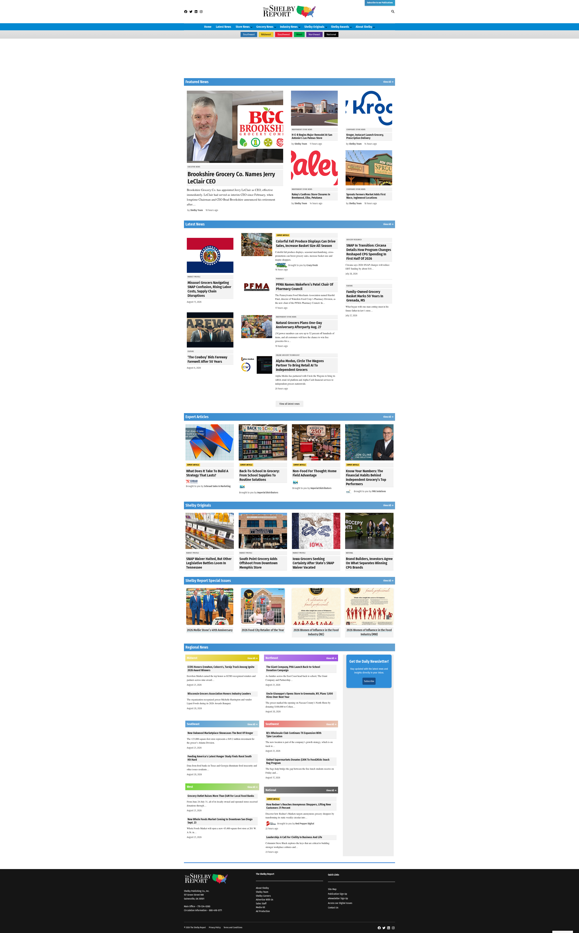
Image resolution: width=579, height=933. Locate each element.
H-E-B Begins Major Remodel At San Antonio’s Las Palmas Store (312, 136)
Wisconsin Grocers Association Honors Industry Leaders (219, 693)
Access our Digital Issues (340, 903)
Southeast (249, 34)
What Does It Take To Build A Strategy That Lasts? (207, 473)
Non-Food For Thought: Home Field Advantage (315, 473)
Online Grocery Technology (287, 355)
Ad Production (263, 911)
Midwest (266, 34)
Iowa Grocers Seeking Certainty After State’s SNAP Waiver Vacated (313, 563)
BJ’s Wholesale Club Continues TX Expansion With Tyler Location (293, 734)
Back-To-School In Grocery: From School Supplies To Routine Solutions (259, 475)
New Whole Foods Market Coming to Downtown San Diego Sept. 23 (220, 821)
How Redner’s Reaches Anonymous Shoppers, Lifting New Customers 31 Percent (298, 806)
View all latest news (289, 403)
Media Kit (260, 907)
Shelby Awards (340, 27)
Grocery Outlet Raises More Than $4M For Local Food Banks (221, 796)
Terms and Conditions (233, 927)
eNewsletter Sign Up (338, 898)
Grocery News (264, 27)
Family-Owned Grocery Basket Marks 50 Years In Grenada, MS (364, 296)
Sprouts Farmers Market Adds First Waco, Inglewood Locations (366, 196)
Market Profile (194, 277)
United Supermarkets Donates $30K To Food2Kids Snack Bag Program (297, 761)
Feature (191, 351)
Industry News (289, 27)
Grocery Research (354, 240)
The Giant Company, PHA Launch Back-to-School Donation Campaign (293, 668)
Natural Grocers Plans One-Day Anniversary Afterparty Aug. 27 (299, 325)
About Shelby (364, 27)
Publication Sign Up (337, 893)
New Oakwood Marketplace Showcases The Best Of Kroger (220, 733)
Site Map (332, 889)
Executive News (194, 167)
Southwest (283, 34)
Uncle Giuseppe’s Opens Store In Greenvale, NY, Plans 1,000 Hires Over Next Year (299, 695)
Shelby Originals (314, 27)
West (299, 34)
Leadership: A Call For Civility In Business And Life (294, 837)
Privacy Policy (215, 927)
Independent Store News (302, 130)
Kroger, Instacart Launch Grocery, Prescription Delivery (365, 136)
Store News (243, 27)
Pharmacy (280, 279)
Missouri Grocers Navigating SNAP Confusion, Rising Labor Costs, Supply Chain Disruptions (209, 289)
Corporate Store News (355, 130)
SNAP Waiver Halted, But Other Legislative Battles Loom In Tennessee (209, 563)
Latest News (223, 27)
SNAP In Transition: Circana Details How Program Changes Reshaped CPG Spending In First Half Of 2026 (368, 251)
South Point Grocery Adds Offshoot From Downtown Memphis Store (258, 563)
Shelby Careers (263, 895)
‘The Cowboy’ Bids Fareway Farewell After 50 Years (207, 359)
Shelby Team (196, 210)
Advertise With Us (264, 899)
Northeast (314, 34)
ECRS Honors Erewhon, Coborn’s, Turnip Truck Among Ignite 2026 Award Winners (221, 668)
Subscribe (369, 681)
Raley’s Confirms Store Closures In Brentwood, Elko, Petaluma (311, 196)
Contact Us (333, 907)
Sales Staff (261, 903)
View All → (388, 81)
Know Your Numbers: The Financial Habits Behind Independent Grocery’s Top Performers (366, 477)
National (331, 34)
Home (207, 27)
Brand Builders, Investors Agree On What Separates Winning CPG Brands (369, 563)
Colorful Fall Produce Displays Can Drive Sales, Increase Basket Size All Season (305, 243)
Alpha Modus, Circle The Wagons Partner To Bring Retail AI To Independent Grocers (300, 365)
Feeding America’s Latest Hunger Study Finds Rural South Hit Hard (220, 758)
